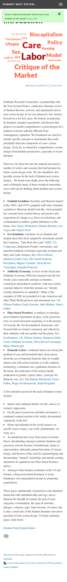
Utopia (12, 43)
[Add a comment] (7, 536)
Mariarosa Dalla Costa (15, 259)
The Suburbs (13, 39)
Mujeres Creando (26, 263)
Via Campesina (13, 61)
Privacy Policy (55, 563)
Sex (16, 52)
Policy (54, 42)
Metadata (7, 559)
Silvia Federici (45, 254)
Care (31, 45)
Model (54, 55)
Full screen (56, 85)
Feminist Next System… (19, 4)
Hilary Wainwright (13, 346)
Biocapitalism (46, 34)
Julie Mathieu (47, 304)
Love (24, 37)
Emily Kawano (30, 304)
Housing (48, 48)
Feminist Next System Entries (19, 528)
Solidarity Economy (21, 341)
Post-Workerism (18, 34)
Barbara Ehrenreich (40, 379)
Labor (33, 56)
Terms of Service (39, 563)
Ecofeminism (10, 337)
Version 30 (8, 554)
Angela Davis (23, 230)
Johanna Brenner (47, 226)
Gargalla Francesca (27, 267)
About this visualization (36, 85)
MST (48, 242)
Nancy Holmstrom (27, 226)
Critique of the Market (37, 71)
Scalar (21, 563)
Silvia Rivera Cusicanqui (47, 341)
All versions (49, 554)
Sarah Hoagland (46, 383)
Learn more (32, 18)
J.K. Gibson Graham (30, 337)
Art (17, 57)
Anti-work (54, 60)
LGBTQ (8, 57)
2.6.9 (27, 563)
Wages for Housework (24, 383)
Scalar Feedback (10, 567)
